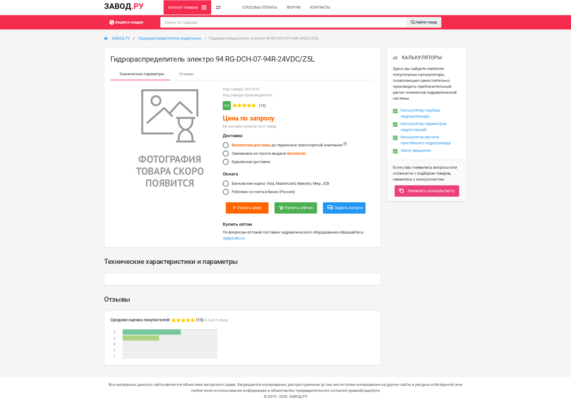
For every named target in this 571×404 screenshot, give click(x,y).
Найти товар (426, 22)
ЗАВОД (124, 6)
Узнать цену (247, 207)
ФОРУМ (293, 7)
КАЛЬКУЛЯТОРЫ (421, 57)
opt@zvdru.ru (234, 238)
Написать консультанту (431, 190)
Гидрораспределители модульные (169, 38)
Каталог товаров (183, 7)
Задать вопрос (348, 207)
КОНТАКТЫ (320, 7)
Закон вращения (416, 150)
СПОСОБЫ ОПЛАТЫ (259, 7)
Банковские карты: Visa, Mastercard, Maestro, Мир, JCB (280, 183)
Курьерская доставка (251, 161)
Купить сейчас (299, 207)
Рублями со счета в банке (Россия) (263, 192)
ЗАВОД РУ (120, 38)
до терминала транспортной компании (287, 145)
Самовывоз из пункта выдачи (269, 153)
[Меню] (218, 7)
